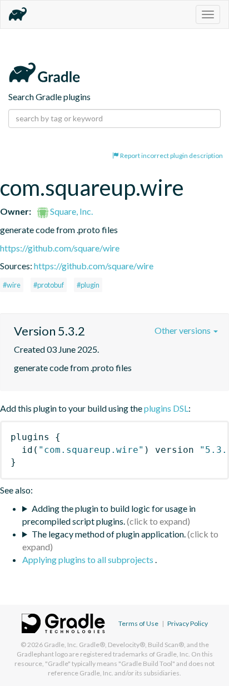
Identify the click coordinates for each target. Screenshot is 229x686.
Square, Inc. (70, 211)
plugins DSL (166, 408)
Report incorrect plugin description (171, 155)
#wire (12, 284)
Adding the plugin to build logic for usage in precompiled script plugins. (109, 514)
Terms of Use (138, 623)
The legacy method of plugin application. (109, 534)
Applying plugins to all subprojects (88, 559)
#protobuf (48, 284)
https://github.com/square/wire (60, 248)
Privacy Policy (187, 623)
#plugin (88, 284)
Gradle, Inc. (61, 644)
